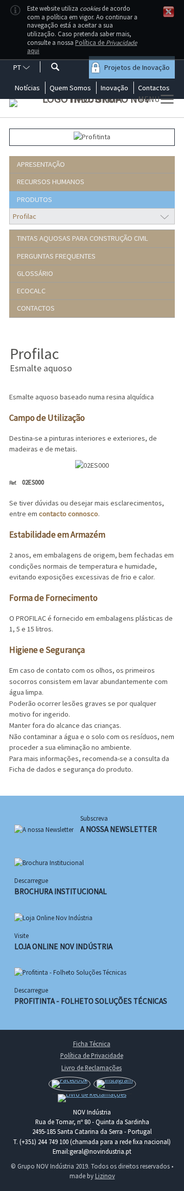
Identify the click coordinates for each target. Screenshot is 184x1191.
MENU (148, 99)
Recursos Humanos (46, 181)
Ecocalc (27, 290)
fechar (169, 12)
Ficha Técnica (91, 1044)
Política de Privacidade (91, 1055)
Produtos (30, 199)
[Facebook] (69, 1084)
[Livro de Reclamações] (92, 1098)
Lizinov (105, 1176)
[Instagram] (115, 1084)
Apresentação (37, 164)
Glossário (31, 273)
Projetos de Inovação (137, 67)
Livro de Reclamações (91, 1067)
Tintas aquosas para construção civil (78, 238)
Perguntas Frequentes (52, 256)
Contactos (32, 308)
